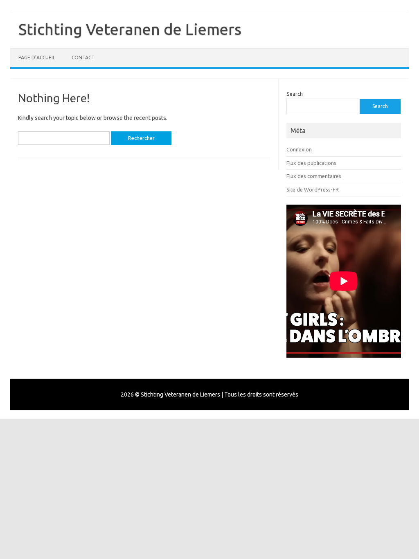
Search (294, 94)
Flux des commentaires (313, 176)
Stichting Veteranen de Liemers (129, 29)
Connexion (299, 149)
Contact (83, 57)
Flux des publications (311, 163)
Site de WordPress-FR (312, 189)
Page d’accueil (36, 57)
